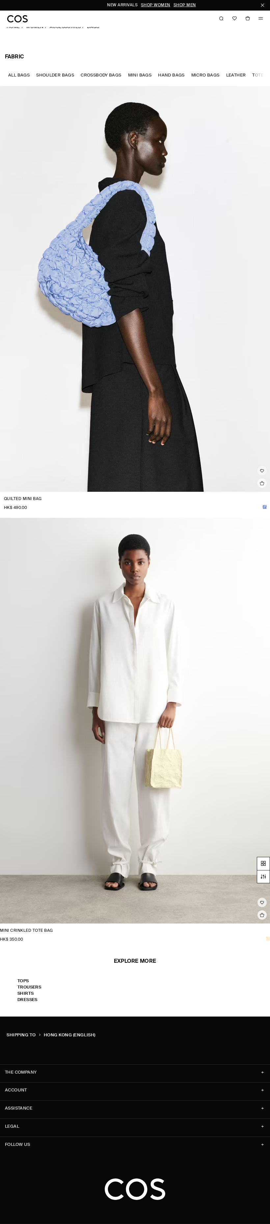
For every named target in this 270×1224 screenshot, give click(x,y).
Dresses (27, 1000)
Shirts (25, 993)
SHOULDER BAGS (55, 75)
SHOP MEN (144, 5)
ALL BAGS (19, 75)
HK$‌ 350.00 (11, 940)
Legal (12, 1126)
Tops (23, 981)
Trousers (29, 987)
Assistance (18, 1108)
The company (21, 1072)
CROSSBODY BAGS (101, 75)
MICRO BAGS (205, 75)
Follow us (17, 1145)
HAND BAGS (171, 75)
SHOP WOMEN (115, 5)
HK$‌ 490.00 (15, 508)
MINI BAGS (140, 75)
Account (16, 1090)
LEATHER (236, 75)
